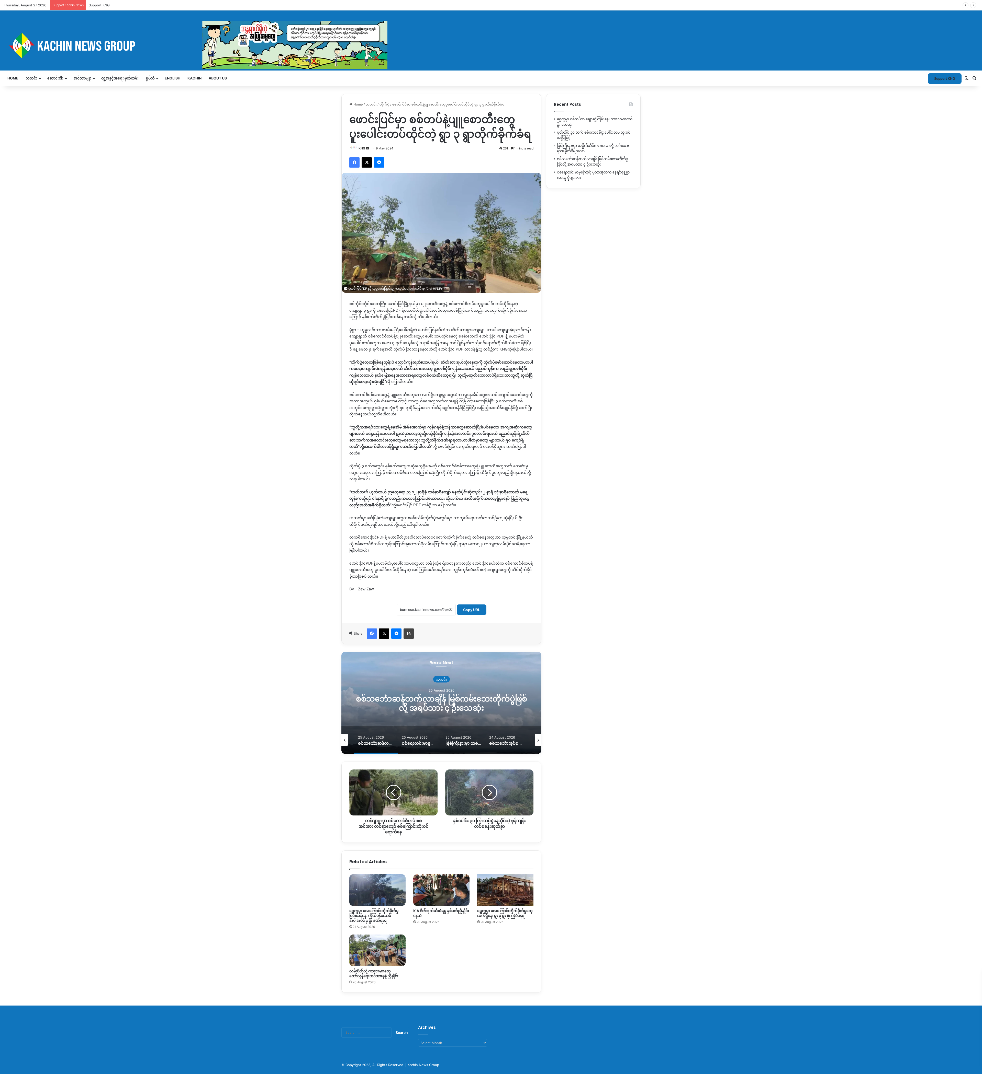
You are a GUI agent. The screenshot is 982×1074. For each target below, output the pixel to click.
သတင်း (31, 78)
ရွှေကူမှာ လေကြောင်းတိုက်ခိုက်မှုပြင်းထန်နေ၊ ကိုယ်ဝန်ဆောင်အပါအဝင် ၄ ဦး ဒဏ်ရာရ (373, 915)
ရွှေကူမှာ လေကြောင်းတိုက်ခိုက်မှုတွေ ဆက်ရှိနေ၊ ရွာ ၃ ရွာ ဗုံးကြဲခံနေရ (505, 913)
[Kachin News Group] (195, 45)
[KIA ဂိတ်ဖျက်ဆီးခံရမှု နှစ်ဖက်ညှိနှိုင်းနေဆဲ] (441, 890)
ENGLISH (172, 78)
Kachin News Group (423, 1065)
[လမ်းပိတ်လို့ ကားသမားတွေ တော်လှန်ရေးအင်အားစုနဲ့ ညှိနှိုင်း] (377, 950)
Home (12, 78)
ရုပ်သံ (150, 78)
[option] (441, 703)
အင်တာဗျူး (82, 78)
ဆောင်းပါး (55, 78)
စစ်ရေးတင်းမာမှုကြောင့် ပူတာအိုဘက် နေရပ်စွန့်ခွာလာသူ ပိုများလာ (441, 703)
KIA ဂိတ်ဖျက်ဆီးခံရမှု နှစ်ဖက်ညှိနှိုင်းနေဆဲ (441, 913)
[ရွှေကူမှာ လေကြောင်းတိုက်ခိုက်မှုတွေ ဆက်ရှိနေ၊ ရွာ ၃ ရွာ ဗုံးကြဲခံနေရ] (505, 890)
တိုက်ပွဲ (384, 104)
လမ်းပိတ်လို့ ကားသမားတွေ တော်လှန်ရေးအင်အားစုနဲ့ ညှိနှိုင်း (373, 973)
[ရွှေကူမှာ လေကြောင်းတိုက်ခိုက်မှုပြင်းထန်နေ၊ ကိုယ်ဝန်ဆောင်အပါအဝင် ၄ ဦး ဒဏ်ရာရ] (377, 890)
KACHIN (194, 78)
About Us (218, 78)
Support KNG (99, 5)
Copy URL (471, 610)
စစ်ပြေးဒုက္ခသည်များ (441, 679)
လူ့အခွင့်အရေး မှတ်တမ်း (120, 78)
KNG (362, 148)
